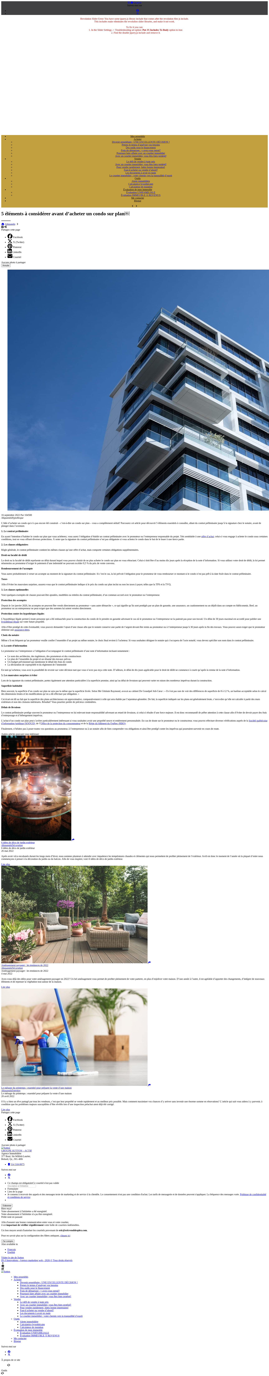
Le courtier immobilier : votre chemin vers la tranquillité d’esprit (140, 175)
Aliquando (10, 224)
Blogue (137, 200)
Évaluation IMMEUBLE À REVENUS (140, 195)
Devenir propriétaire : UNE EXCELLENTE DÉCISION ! (141, 142)
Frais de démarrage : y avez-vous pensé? (141, 150)
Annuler (5, 265)
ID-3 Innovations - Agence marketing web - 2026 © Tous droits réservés (36, 1260)
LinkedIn (16, 252)
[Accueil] (131, 2)
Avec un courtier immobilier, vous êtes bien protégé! (140, 156)
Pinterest (17, 247)
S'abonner (6, 1205)
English (137, 2)
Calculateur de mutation (140, 186)
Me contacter (137, 198)
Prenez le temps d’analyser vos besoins (141, 144)
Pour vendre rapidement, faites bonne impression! (140, 167)
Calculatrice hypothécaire (140, 184)
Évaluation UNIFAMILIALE (140, 192)
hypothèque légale (10, 621)
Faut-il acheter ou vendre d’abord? (141, 170)
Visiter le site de (12, 1257)
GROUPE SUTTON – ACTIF (16, 1150)
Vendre (137, 158)
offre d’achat (207, 536)
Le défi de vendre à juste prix (140, 161)
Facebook (18, 237)
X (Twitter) (18, 242)
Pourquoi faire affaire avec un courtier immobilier (141, 153)
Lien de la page (15, 1191)
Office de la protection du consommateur (60, 723)
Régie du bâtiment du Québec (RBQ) (107, 723)
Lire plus (5, 864)
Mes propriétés (137, 136)
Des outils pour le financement (141, 147)
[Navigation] (129, 2)
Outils (138, 178)
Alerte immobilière (141, 181)
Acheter (138, 139)
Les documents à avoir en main (140, 172)
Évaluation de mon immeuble (137, 189)
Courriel (17, 257)
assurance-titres (21, 629)
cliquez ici (65, 1235)
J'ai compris (7, 1241)
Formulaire (12, 1188)
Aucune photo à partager (13, 262)
